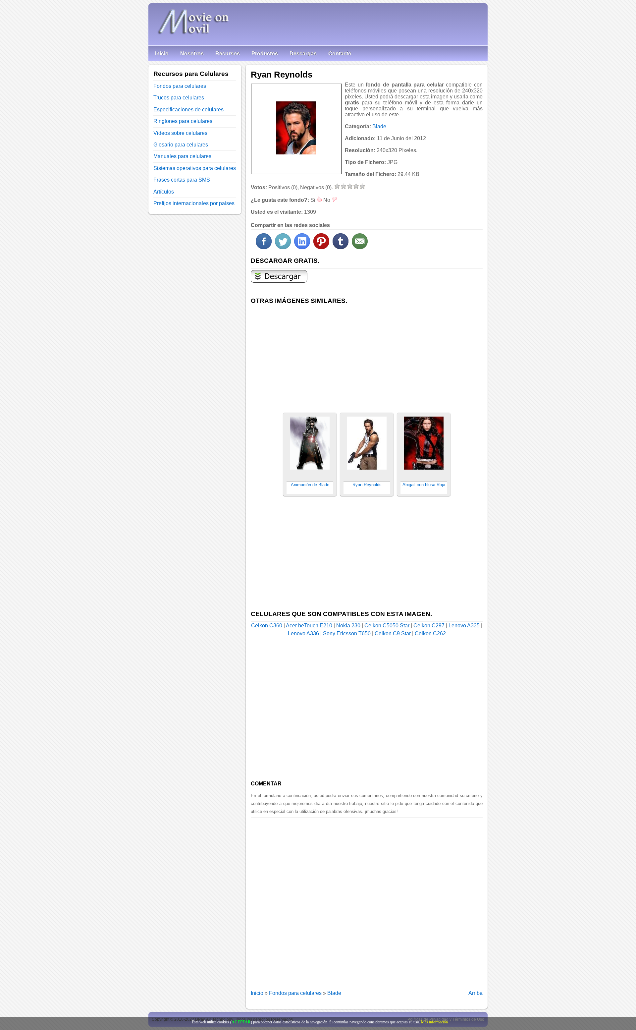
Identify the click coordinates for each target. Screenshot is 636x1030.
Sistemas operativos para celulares (194, 168)
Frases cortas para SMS (181, 180)
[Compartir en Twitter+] (283, 247)
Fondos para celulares (295, 993)
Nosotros (192, 53)
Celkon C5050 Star (386, 625)
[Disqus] (367, 900)
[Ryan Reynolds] (296, 127)
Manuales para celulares (182, 156)
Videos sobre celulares (180, 133)
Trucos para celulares (178, 97)
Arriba (475, 993)
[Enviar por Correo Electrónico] (360, 247)
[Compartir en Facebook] (264, 247)
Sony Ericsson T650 (347, 633)
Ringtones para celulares (182, 121)
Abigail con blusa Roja (423, 484)
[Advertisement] (367, 356)
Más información (434, 1022)
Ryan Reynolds (367, 484)
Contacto (339, 53)
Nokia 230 (348, 625)
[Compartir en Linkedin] (302, 247)
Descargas (303, 53)
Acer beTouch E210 (309, 625)
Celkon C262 (430, 633)
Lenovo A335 (464, 625)
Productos (264, 53)
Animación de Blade (310, 484)
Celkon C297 (429, 625)
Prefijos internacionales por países (194, 203)
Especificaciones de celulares (188, 109)
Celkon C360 (266, 625)
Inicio (162, 53)
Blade (379, 126)
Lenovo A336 (303, 633)
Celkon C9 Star (393, 633)
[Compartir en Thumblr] (340, 247)
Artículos (163, 192)
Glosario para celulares (180, 144)
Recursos (227, 53)
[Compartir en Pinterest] (321, 247)
